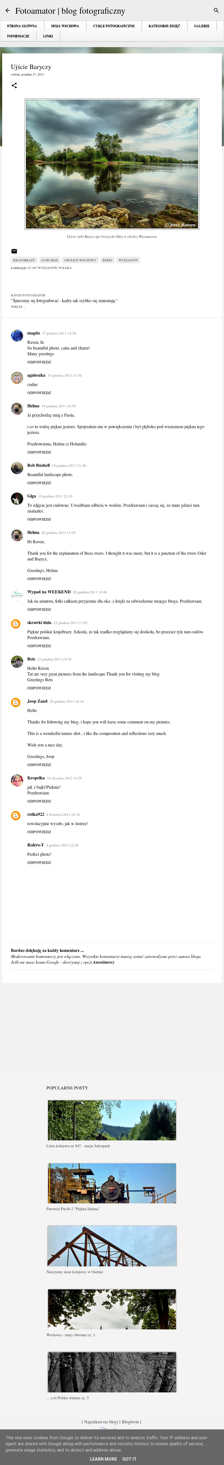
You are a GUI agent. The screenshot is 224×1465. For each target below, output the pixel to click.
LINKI (48, 36)
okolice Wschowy (80, 260)
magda (33, 333)
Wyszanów (128, 260)
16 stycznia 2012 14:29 (64, 778)
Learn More (103, 1459)
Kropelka (36, 777)
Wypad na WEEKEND (49, 591)
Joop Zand (37, 701)
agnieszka (36, 375)
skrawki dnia (39, 622)
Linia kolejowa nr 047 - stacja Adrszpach (78, 1145)
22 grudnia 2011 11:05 (71, 622)
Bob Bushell (38, 465)
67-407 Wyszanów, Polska (50, 267)
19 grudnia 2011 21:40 (69, 465)
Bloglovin (130, 1421)
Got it (129, 1459)
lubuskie (50, 260)
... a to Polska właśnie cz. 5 (67, 1397)
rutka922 (35, 814)
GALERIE (202, 26)
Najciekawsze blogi (101, 1421)
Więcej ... (18, 306)
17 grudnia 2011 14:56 (59, 333)
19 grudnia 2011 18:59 (59, 406)
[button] (14, 86)
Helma (33, 405)
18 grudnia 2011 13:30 (65, 375)
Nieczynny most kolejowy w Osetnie (74, 1271)
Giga (31, 496)
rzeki (107, 260)
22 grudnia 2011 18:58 (54, 659)
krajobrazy (24, 260)
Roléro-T (35, 845)
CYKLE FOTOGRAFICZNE (114, 26)
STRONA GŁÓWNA (22, 26)
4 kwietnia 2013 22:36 (63, 814)
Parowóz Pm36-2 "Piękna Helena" (73, 1208)
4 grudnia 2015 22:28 (62, 845)
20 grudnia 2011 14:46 (90, 592)
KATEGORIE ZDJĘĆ (164, 26)
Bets (31, 659)
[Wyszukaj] (216, 10)
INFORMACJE (18, 36)
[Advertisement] (112, 1029)
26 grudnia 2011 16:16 (67, 701)
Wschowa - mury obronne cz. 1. (71, 1334)
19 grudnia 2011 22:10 (55, 496)
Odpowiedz (39, 362)
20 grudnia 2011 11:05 (59, 532)
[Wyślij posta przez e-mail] (14, 253)
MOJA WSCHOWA (65, 26)
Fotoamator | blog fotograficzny (70, 10)
